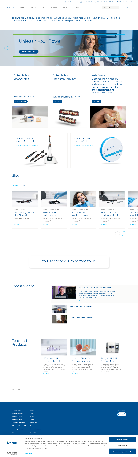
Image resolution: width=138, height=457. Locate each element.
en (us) (125, 7)
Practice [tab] (15, 185)
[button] (28, 52)
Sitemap (32, 425)
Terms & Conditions (35, 429)
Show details (29, 453)
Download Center (87, 1)
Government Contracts (18, 422)
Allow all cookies (122, 439)
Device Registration (17, 413)
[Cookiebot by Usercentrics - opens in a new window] (12, 453)
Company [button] (76, 7)
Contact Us (121, 1)
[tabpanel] (69, 211)
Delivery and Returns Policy (19, 425)
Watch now (82, 300)
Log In (130, 1)
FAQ (13, 432)
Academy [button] (54, 7)
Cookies (32, 419)
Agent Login (33, 422)
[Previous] (6, 48)
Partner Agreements (17, 429)
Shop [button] (43, 7)
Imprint (32, 416)
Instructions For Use (72, 1)
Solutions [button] (22, 7)
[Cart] (131, 7)
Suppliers (32, 410)
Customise (121, 445)
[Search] (116, 7)
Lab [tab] (24, 185)
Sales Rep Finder (16, 410)
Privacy (32, 413)
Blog (112, 1)
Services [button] (64, 7)
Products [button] (34, 7)
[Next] (132, 48)
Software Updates (102, 1)
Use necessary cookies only (122, 452)
